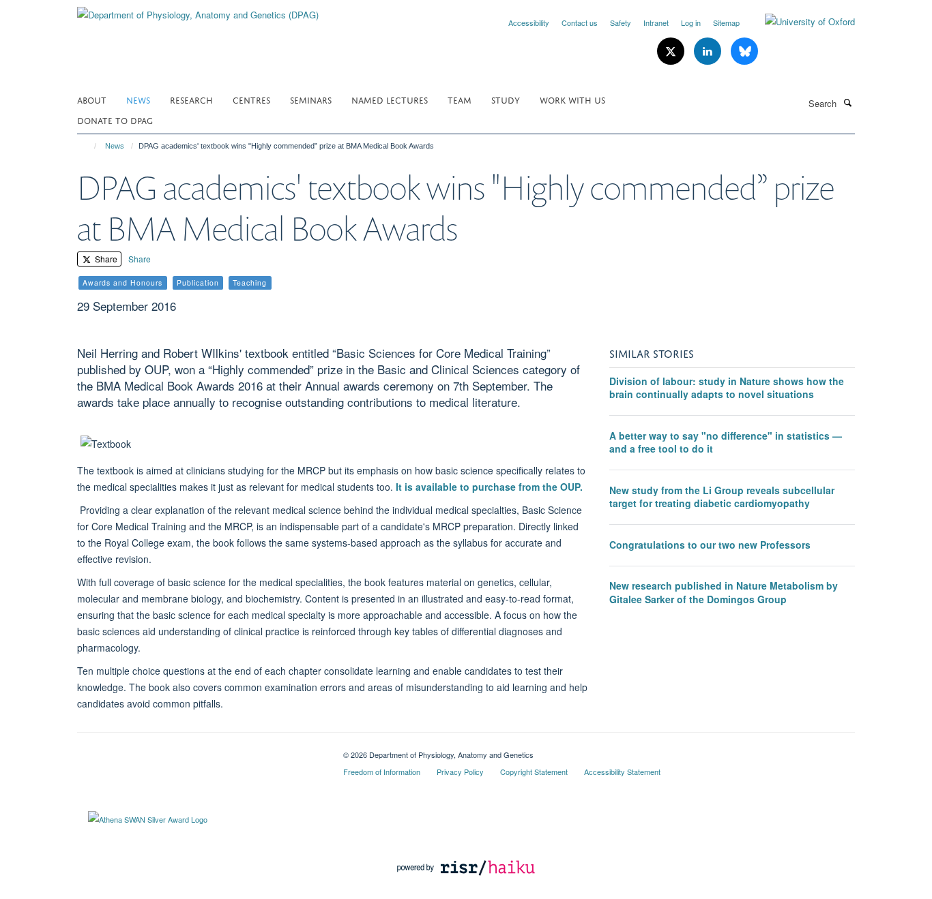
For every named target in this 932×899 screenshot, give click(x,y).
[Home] (89, 145)
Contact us (580, 22)
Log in (691, 22)
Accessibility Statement (622, 771)
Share (105, 258)
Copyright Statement (534, 771)
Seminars (311, 99)
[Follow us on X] (672, 51)
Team (459, 99)
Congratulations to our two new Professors (710, 544)
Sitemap (726, 22)
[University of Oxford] (799, 22)
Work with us (572, 99)
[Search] (847, 102)
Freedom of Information (381, 771)
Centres (251, 99)
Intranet (656, 22)
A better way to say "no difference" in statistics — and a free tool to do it (725, 442)
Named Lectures (389, 99)
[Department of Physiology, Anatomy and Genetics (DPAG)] (198, 9)
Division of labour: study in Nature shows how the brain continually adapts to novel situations (726, 387)
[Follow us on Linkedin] (709, 51)
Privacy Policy (460, 771)
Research (191, 99)
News (138, 99)
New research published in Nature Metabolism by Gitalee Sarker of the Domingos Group (723, 592)
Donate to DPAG (115, 119)
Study (505, 99)
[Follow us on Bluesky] (744, 51)
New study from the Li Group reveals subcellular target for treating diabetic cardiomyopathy (721, 497)
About (91, 99)
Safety (620, 22)
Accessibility (528, 22)
